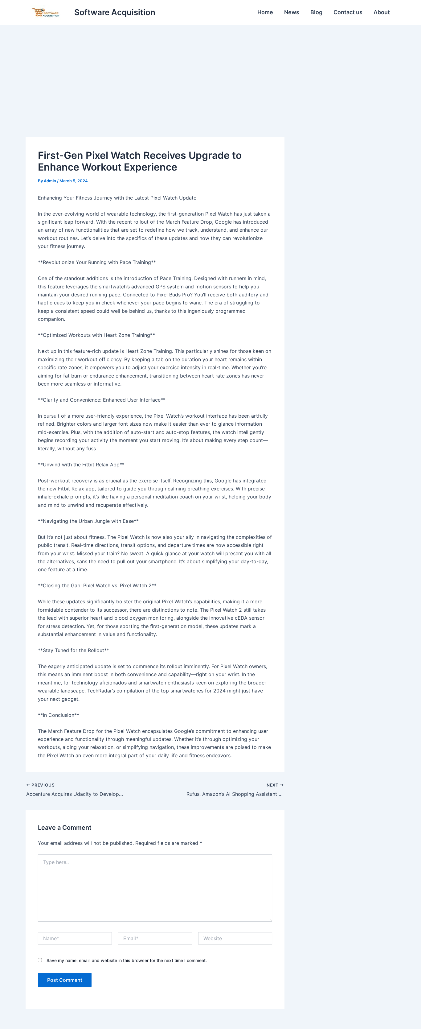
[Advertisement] (210, 71)
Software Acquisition (114, 12)
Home (265, 12)
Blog (316, 12)
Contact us (347, 12)
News (291, 12)
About (382, 12)
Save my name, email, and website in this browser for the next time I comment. (127, 960)
